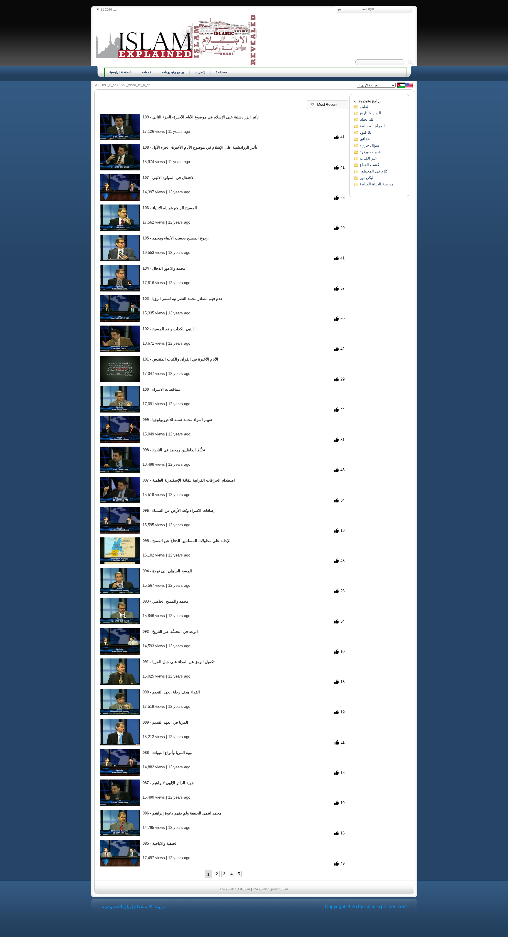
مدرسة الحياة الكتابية (377, 184)
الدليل (365, 106)
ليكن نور (366, 177)
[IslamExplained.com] (175, 39)
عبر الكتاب (368, 158)
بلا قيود (365, 132)
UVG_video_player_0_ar (270, 889)
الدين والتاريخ (370, 113)
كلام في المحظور (374, 171)
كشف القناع (369, 164)
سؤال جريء (369, 145)
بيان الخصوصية (116, 906)
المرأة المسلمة (372, 126)
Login (370, 9)
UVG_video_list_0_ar (134, 85)
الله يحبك (367, 119)
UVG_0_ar (108, 85)
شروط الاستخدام (150, 906)
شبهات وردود (370, 152)
